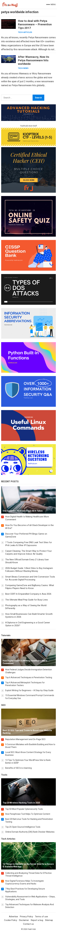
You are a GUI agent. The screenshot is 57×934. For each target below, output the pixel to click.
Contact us (28, 924)
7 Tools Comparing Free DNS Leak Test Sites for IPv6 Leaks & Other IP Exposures (28, 544)
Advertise (13, 916)
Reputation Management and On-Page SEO (25, 739)
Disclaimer (24, 920)
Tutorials (6, 635)
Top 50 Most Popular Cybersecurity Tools (24, 809)
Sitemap (49, 920)
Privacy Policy (26, 916)
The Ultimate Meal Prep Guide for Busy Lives (26, 599)
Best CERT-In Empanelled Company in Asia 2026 (28, 594)
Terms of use (41, 916)
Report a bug (37, 920)
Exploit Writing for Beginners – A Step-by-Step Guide (29, 690)
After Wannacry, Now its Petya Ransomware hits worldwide (33, 60)
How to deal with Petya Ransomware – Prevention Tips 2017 (35, 24)
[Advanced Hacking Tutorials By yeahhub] (28, 120)
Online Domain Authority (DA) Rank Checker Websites (30, 832)
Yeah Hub (32, 929)
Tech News (23, 68)
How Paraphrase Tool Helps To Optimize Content (27, 814)
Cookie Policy (10, 920)
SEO (3, 705)
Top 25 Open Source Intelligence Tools (22, 827)
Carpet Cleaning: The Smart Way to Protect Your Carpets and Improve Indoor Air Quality (28, 552)
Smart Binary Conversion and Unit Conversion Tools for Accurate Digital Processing (30, 578)
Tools (4, 774)
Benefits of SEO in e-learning (18, 768)
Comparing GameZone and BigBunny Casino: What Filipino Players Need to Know (29, 587)
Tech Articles (25, 32)
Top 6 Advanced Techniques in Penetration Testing (28, 677)
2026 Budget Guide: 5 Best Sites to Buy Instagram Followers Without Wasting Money (29, 569)
